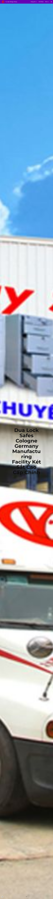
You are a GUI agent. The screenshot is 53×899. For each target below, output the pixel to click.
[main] (27, 451)
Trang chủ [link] (33, 1)
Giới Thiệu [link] (41, 1)
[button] (51, 1)
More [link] (46, 1)
